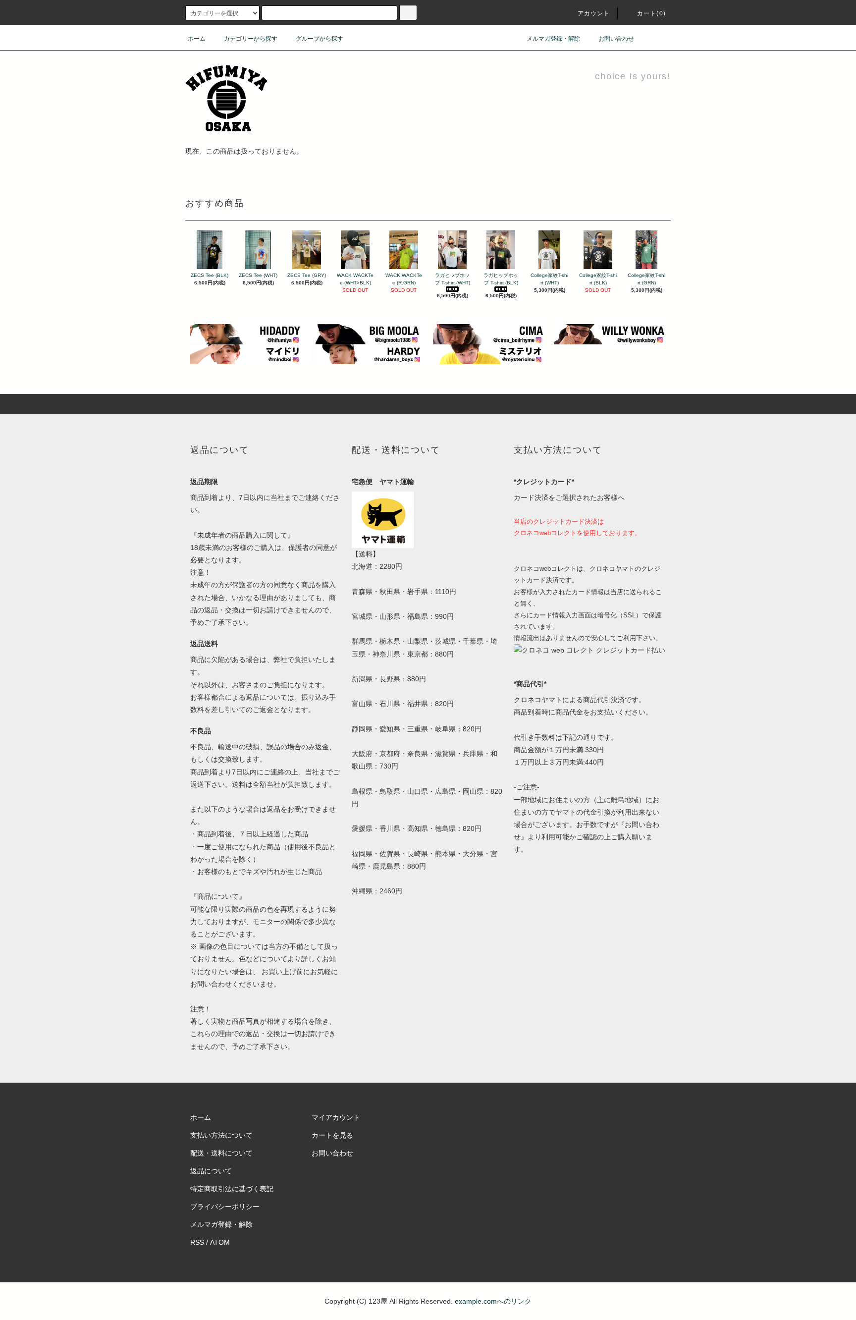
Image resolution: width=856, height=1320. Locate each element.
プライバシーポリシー (225, 1206)
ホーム (197, 38)
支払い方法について (221, 1135)
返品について (211, 1171)
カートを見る (332, 1135)
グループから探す (319, 38)
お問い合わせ (616, 38)
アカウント (594, 13)
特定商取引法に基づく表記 (231, 1189)
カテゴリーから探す (250, 38)
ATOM (220, 1242)
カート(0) (651, 13)
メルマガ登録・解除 (553, 38)
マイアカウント (336, 1117)
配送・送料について (221, 1153)
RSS (197, 1242)
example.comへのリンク (493, 1301)
